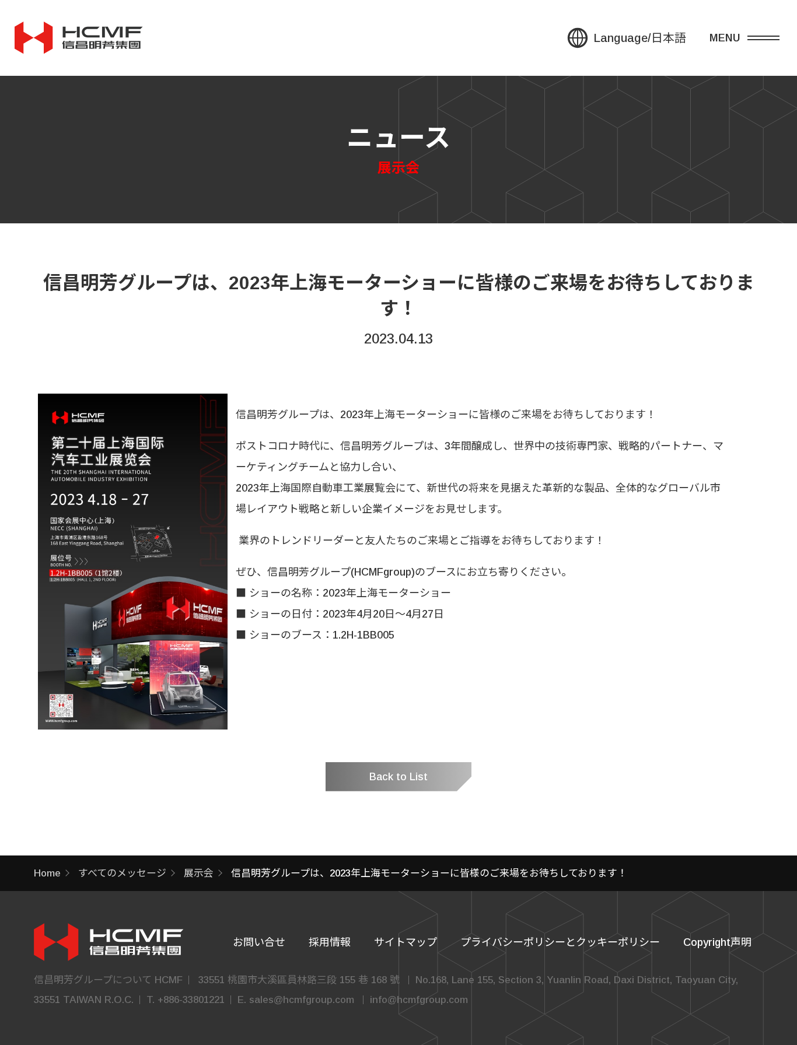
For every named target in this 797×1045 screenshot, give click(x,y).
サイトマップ (405, 942)
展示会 (199, 873)
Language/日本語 (639, 37)
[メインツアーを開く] (753, 38)
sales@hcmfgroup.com (301, 999)
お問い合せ (259, 942)
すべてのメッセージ (122, 873)
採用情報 (330, 942)
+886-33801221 (191, 999)
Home (47, 873)
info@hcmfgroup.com (419, 999)
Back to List (398, 777)
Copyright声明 (717, 942)
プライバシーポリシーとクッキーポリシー (560, 942)
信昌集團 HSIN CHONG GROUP (79, 37)
